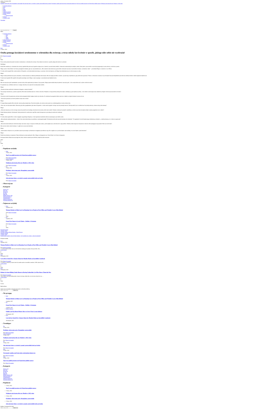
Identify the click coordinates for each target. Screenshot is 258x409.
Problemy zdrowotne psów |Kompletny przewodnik (12, 3)
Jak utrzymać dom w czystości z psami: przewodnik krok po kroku (37, 3)
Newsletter (3, 20)
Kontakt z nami (6, 18)
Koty (4, 7)
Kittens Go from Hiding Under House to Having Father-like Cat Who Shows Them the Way (26, 272)
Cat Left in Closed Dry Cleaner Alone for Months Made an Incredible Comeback (23, 258)
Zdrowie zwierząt (7, 11)
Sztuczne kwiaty (9, 15)
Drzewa (5, 16)
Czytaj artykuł (4, 250)
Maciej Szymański (7, 56)
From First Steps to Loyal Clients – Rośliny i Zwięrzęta (21, 221)
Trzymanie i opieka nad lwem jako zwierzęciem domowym (63, 3)
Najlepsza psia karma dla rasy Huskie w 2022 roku (112, 3)
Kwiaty (4, 14)
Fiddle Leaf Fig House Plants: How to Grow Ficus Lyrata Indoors (24, 311)
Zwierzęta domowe (7, 5)
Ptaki (4, 9)
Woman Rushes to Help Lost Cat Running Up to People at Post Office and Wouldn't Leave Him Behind (34, 210)
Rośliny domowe (6, 13)
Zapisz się (16, 290)
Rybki (4, 10)
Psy (4, 8)
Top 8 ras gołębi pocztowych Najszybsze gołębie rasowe (89, 3)
